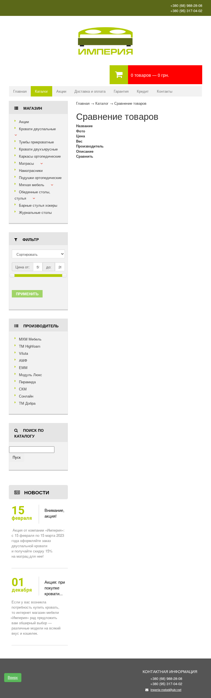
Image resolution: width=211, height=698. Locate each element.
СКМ (23, 388)
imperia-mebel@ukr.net (166, 689)
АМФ (23, 360)
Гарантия (121, 91)
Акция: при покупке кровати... (55, 587)
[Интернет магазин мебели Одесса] (105, 26)
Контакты (164, 91)
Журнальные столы (35, 212)
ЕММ (23, 367)
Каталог (41, 91)
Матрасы (26, 163)
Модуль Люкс (30, 374)
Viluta (23, 353)
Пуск (17, 457)
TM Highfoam (29, 346)
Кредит (143, 91)
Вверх (13, 677)
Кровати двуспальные (37, 128)
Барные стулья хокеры (38, 205)
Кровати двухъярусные (38, 149)
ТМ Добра (27, 403)
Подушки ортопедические (40, 177)
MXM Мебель (30, 339)
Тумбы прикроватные (36, 141)
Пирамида (27, 381)
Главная (20, 91)
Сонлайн (26, 396)
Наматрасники (31, 170)
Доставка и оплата (90, 91)
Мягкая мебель (31, 184)
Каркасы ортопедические (40, 156)
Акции (61, 91)
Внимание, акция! (54, 513)
